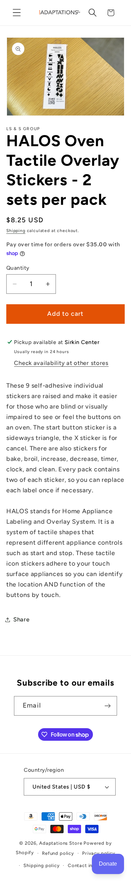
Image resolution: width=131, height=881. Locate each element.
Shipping (16, 230)
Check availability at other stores (61, 362)
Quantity (17, 267)
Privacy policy (98, 853)
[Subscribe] (107, 706)
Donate (108, 864)
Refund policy (58, 853)
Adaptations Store (60, 843)
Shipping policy (41, 865)
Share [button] (21, 619)
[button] (17, 12)
